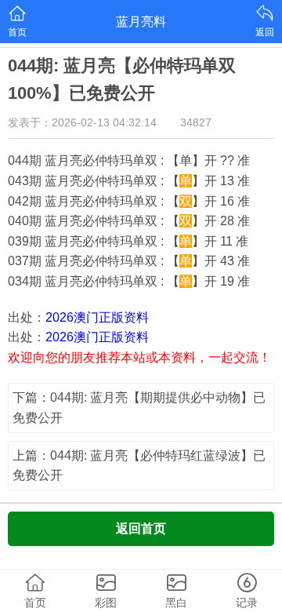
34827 (196, 122)
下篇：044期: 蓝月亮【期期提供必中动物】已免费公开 (139, 407)
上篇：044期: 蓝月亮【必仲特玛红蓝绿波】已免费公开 (139, 466)
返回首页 (141, 528)
